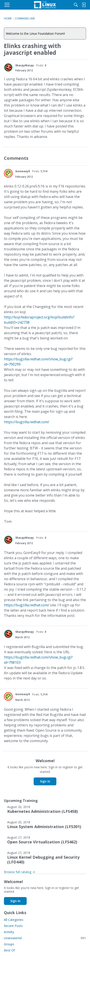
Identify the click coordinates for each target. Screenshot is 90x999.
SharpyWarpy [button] (24, 65)
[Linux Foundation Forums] (45, 5)
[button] (8, 67)
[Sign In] (84, 5)
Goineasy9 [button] (22, 171)
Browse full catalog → (19, 872)
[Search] (76, 5)
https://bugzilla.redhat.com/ (26, 422)
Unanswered (45, 938)
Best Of (9, 950)
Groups (9, 944)
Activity (9, 932)
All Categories (13, 920)
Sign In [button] (45, 781)
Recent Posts (13, 926)
